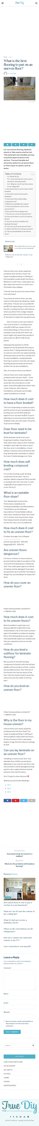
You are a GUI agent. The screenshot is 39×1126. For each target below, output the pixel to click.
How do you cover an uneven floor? (18, 214)
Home (5, 57)
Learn (10, 57)
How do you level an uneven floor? (19, 226)
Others (7, 1081)
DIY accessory (9, 1066)
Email (6, 1003)
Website (7, 1012)
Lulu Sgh (13, 73)
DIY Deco (7, 1074)
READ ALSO (14, 177)
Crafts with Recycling (13, 1062)
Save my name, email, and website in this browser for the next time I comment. (19, 1023)
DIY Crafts (8, 1070)
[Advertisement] (19, 31)
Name (6, 994)
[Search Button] (33, 1045)
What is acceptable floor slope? (17, 204)
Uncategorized (10, 1085)
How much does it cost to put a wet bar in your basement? (25, 247)
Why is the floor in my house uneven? (20, 229)
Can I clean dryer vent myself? (17, 946)
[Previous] (17, 264)
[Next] (21, 264)
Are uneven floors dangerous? (17, 211)
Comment (7, 968)
